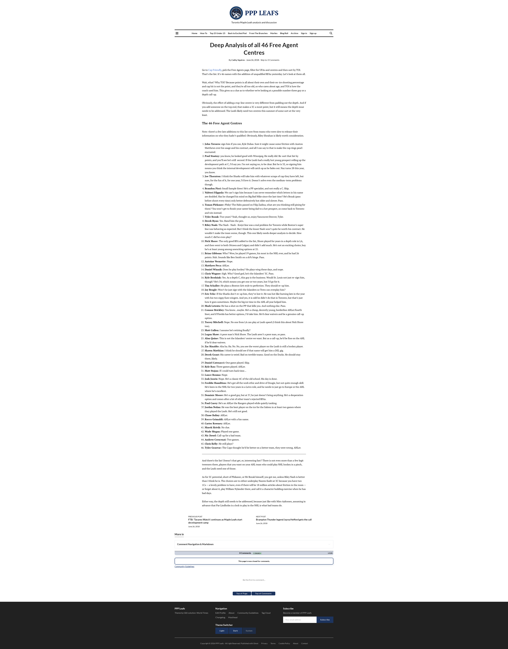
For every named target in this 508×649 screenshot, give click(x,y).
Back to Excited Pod (237, 33)
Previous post (195, 516)
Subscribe (325, 620)
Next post (261, 516)
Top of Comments (263, 593)
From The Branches (258, 33)
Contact (304, 643)
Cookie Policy (284, 643)
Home (194, 33)
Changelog (220, 617)
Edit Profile (220, 613)
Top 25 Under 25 (217, 33)
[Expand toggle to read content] (329, 544)
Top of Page (241, 593)
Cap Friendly (214, 69)
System (249, 631)
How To (203, 33)
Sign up (313, 33)
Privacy (264, 643)
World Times (202, 613)
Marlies (273, 33)
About (231, 613)
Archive (294, 33)
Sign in (304, 33)
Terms (273, 643)
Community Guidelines (247, 613)
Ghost (255, 643)
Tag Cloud (266, 613)
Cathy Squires (237, 60)
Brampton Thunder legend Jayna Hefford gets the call (284, 519)
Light (222, 631)
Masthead (232, 617)
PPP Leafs (261, 13)
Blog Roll (284, 33)
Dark (235, 631)
